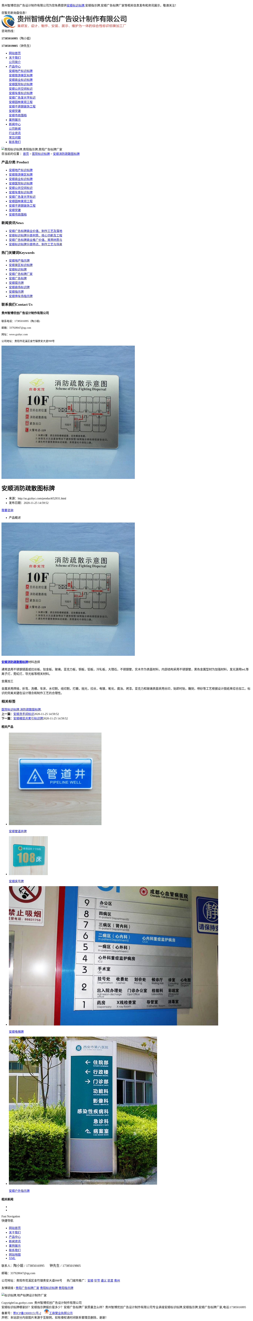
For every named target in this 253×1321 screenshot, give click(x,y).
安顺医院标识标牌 (21, 84)
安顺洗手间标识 (23, 714)
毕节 (97, 1280)
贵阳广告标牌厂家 (27, 1288)
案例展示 (15, 119)
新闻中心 (15, 124)
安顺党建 (15, 111)
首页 (26, 153)
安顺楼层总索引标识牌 (28, 718)
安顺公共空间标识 (21, 88)
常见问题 (15, 137)
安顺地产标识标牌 (21, 71)
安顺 (90, 1280)
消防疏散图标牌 (30, 709)
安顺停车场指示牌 (21, 296)
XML (12, 1258)
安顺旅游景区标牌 (21, 75)
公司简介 (15, 62)
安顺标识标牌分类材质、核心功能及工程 (35, 235)
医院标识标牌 (41, 153)
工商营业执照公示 (61, 1313)
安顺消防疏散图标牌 (66, 153)
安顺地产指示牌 (19, 260)
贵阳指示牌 (66, 1288)
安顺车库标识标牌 (21, 93)
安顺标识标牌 (75, 5)
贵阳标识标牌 (49, 1288)
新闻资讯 (15, 1241)
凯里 (110, 1280)
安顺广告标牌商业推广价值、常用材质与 (35, 239)
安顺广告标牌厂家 (21, 274)
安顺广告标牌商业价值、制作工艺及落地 (35, 231)
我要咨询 (7, 510)
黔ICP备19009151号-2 (27, 1313)
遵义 (104, 1280)
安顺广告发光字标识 (22, 97)
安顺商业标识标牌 (21, 79)
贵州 (117, 1280)
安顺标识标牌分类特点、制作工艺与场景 (35, 244)
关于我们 (15, 57)
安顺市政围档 (18, 115)
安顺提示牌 (16, 282)
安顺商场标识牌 (19, 287)
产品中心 (15, 66)
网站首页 (15, 53)
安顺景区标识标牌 (21, 265)
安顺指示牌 (16, 291)
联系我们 (15, 142)
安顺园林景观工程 (21, 102)
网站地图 (15, 1254)
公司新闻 (15, 128)
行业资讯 (15, 133)
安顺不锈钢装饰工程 (22, 106)
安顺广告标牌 (18, 278)
